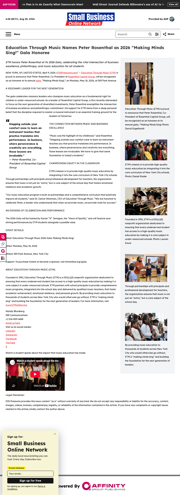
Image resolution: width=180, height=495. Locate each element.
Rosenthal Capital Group (81, 76)
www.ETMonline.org (16, 305)
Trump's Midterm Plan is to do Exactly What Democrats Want (43, 4)
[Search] (150, 34)
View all (173, 4)
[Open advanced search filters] (156, 34)
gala (38, 80)
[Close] (55, 434)
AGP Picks (9, 4)
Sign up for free (30, 480)
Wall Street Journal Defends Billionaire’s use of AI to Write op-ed (135, 4)
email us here (13, 323)
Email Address (16, 468)
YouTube (10, 342)
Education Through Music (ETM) (98, 72)
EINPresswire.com (67, 72)
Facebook (11, 338)
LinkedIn (10, 330)
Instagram (11, 334)
